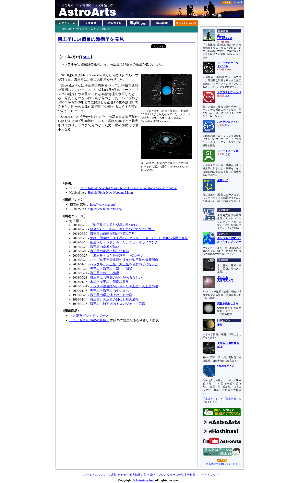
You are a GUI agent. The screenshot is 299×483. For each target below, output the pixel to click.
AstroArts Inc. (144, 480)
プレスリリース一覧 (171, 474)
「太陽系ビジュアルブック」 (90, 315)
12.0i (227, 95)
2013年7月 (103, 28)
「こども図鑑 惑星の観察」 (89, 320)
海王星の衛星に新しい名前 (109, 251)
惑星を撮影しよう (227, 303)
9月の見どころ (226, 366)
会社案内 (192, 474)
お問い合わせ (117, 474)
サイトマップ (209, 474)
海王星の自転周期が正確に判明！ (114, 233)
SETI (87, 57)
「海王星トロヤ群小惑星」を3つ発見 (117, 255)
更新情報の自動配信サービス (222, 464)
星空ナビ (222, 180)
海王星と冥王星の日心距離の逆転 (114, 299)
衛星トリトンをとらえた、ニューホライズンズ (124, 242)
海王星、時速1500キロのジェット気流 (117, 303)
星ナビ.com (139, 22)
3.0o (227, 125)
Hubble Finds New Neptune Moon (110, 192)
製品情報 (162, 22)
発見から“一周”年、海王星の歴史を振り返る (122, 229)
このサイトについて (93, 474)
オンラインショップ (186, 22)
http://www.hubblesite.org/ (105, 209)
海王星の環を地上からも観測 (111, 295)
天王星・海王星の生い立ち (109, 290)
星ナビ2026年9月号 (224, 37)
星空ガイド (115, 22)
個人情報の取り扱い (142, 474)
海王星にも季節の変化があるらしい (116, 277)
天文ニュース (84, 28)
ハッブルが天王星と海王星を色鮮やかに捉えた (124, 264)
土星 (220, 324)
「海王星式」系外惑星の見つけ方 (114, 225)
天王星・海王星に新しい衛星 (111, 268)
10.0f (227, 154)
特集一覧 (231, 398)
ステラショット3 (227, 121)
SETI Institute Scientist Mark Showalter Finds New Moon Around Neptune (128, 188)
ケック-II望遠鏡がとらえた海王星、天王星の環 (124, 286)
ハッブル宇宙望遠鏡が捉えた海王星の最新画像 (124, 260)
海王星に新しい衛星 (104, 273)
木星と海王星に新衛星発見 (109, 281)
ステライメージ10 (228, 151)
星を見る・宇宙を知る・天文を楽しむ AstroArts (85, 9)
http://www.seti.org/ (103, 204)
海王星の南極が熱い (104, 247)
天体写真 (91, 22)
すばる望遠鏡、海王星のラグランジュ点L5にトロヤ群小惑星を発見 (139, 238)
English (238, 2)
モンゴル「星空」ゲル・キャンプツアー (229, 240)
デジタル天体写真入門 (225, 279)
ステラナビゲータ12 (229, 92)
